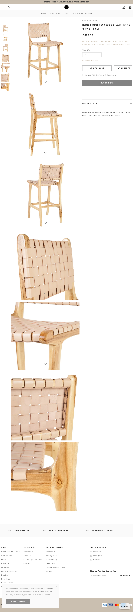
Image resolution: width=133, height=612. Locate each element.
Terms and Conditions (55, 567)
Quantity (86, 50)
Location (49, 571)
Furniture (5, 563)
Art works (5, 567)
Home (43, 14)
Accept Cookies (18, 601)
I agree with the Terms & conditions (100, 75)
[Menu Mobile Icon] (2, 7)
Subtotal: (86, 61)
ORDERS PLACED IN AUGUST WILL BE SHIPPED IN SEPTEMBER (66, 2)
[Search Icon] (9, 7)
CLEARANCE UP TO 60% (10, 552)
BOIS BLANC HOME (89, 20)
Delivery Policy (51, 555)
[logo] (66, 7)
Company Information (33, 559)
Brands (27, 563)
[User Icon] (123, 7)
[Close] (56, 586)
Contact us (28, 552)
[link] (5, 28)
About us (27, 555)
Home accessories (9, 571)
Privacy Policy (51, 559)
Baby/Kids (5, 579)
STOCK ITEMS (6, 555)
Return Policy (51, 563)
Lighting (4, 575)
